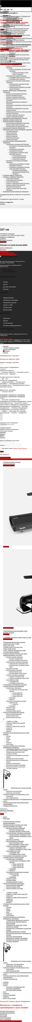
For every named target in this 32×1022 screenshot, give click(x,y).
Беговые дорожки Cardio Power (18, 660)
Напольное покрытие (7, 370)
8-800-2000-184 (8, 269)
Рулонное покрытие (8, 372)
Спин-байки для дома (12, 680)
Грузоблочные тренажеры (13, 688)
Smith (9, 341)
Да (3, 379)
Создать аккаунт (5, 457)
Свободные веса (5, 385)
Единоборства (4, 413)
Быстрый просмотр (6, 240)
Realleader (12, 697)
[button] (3, 242)
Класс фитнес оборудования (9, 367)
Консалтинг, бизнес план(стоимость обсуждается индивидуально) (15, 403)
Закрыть (2, 204)
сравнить (3, 238)
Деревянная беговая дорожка (15, 758)
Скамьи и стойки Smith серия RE (15, 723)
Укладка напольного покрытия (10, 377)
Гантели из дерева (11, 753)
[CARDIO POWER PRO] (13, 647)
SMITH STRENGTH (6, 248)
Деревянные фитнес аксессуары (15, 766)
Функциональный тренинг (21, 385)
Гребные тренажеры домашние (15, 675)
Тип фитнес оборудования (8, 380)
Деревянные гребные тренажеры (16, 765)
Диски (8, 737)
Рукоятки (8, 742)
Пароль (3, 445)
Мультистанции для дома (13, 717)
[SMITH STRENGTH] (8, 645)
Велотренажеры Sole (15, 671)
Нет (7, 379)
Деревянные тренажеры (8, 390)
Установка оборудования (19, 408)
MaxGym (11, 699)
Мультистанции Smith (12, 715)
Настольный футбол (12, 797)
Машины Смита (10, 707)
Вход (2, 451)
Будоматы (13, 374)
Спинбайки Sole (14, 681)
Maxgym (8, 731)
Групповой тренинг (6, 387)
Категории (3, 12)
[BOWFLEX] (11, 652)
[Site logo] (0, 8)
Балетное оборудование (13, 763)
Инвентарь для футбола (13, 793)
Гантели (8, 736)
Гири (7, 741)
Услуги (2, 398)
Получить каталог (7, 391)
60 (11, 234)
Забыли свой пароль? (20, 448)
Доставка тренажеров (13, 988)
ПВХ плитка (4, 374)
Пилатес (14, 413)
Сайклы (4, 411)
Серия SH (9, 728)
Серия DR (9, 724)
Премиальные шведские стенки (16, 925)
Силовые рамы (10, 709)
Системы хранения (11, 768)
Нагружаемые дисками (16, 383)
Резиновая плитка (23, 372)
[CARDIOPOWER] (9, 649)
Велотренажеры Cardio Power (18, 673)
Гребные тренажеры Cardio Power (19, 678)
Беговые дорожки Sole (15, 658)
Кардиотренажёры (8, 382)
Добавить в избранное (7, 237)
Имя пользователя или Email (10, 440)
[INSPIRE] (14, 650)
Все (13, 234)
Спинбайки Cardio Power (16, 683)
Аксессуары (9, 744)
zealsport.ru (17, 340)
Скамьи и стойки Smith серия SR (15, 726)
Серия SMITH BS (17, 696)
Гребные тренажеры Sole (16, 676)
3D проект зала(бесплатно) (11, 400)
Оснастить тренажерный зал (15, 987)
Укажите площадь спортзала (9, 362)
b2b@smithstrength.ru (10, 271)
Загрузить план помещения (9, 423)
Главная (2, 194)
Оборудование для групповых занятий (12, 409)
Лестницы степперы (12, 668)
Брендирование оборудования (10, 406)
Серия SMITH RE (17, 693)
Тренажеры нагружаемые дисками (16, 701)
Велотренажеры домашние (14, 670)
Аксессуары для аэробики (17, 411)
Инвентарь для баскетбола (14, 791)
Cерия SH (15, 704)
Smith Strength (13, 702)
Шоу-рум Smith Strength (14, 990)
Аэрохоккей (9, 796)
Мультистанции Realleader (13, 714)
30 (9, 234)
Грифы (8, 739)
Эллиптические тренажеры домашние (17, 662)
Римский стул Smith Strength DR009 (13, 245)
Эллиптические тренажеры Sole (18, 663)
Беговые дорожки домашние (14, 657)
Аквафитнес (23, 413)
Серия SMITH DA (17, 694)
